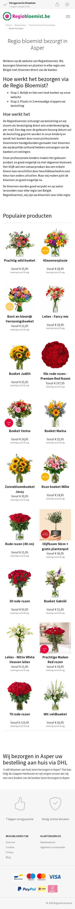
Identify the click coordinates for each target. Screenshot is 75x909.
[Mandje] (57, 4)
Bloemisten (20, 25)
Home (9, 25)
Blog (8, 857)
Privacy (9, 852)
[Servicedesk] (67, 4)
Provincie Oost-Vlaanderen (42, 25)
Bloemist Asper (16, 28)
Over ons (10, 842)
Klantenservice (47, 842)
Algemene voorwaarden (52, 847)
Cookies (10, 847)
